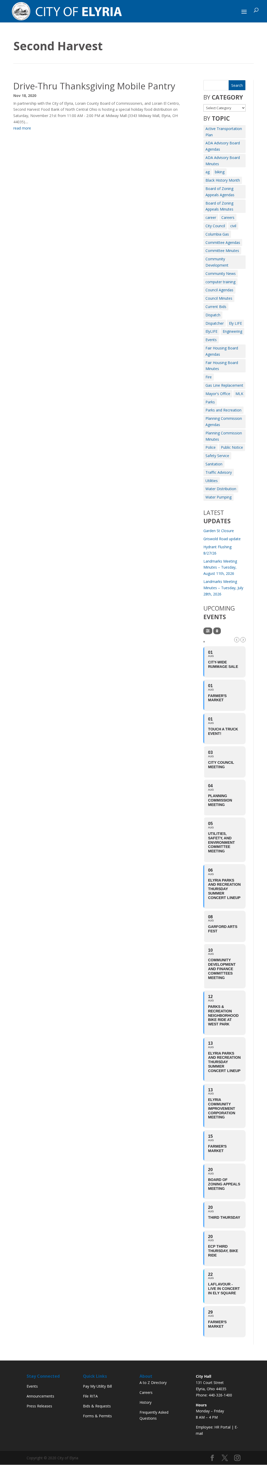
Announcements (40, 1396)
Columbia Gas (217, 234)
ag (207, 171)
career (210, 217)
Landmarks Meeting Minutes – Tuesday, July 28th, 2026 (223, 587)
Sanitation (213, 463)
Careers (227, 217)
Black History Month (222, 180)
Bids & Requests (97, 1406)
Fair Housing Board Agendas (221, 351)
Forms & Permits (97, 1415)
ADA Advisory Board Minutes (222, 160)
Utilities (211, 480)
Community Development (216, 262)
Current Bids (215, 306)
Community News (220, 273)
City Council (215, 225)
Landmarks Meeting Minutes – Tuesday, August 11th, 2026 (220, 567)
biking (219, 171)
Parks (210, 401)
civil (233, 225)
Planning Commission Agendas (223, 421)
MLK (239, 393)
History (145, 1402)
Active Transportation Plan (223, 131)
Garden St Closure (218, 530)
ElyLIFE (211, 331)
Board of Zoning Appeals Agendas (219, 191)
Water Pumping (218, 497)
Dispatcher (214, 323)
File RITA (90, 1396)
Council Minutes (218, 298)
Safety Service (217, 455)
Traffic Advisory (218, 472)
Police (210, 447)
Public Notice (232, 447)
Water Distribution (220, 488)
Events (211, 339)
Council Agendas (219, 289)
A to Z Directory (153, 1382)
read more (22, 128)
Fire (208, 376)
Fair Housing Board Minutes (221, 365)
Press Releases (39, 1406)
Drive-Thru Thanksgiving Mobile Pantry (94, 86)
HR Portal (222, 1427)
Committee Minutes (222, 250)
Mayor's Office (217, 393)
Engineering (232, 331)
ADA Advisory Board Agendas (222, 146)
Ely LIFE (235, 323)
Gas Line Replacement (224, 385)
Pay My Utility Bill (97, 1386)
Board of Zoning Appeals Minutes (219, 206)
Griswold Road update (222, 538)
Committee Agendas (222, 242)
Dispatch (212, 314)
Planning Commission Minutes (223, 436)
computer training (220, 281)
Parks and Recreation (223, 410)
